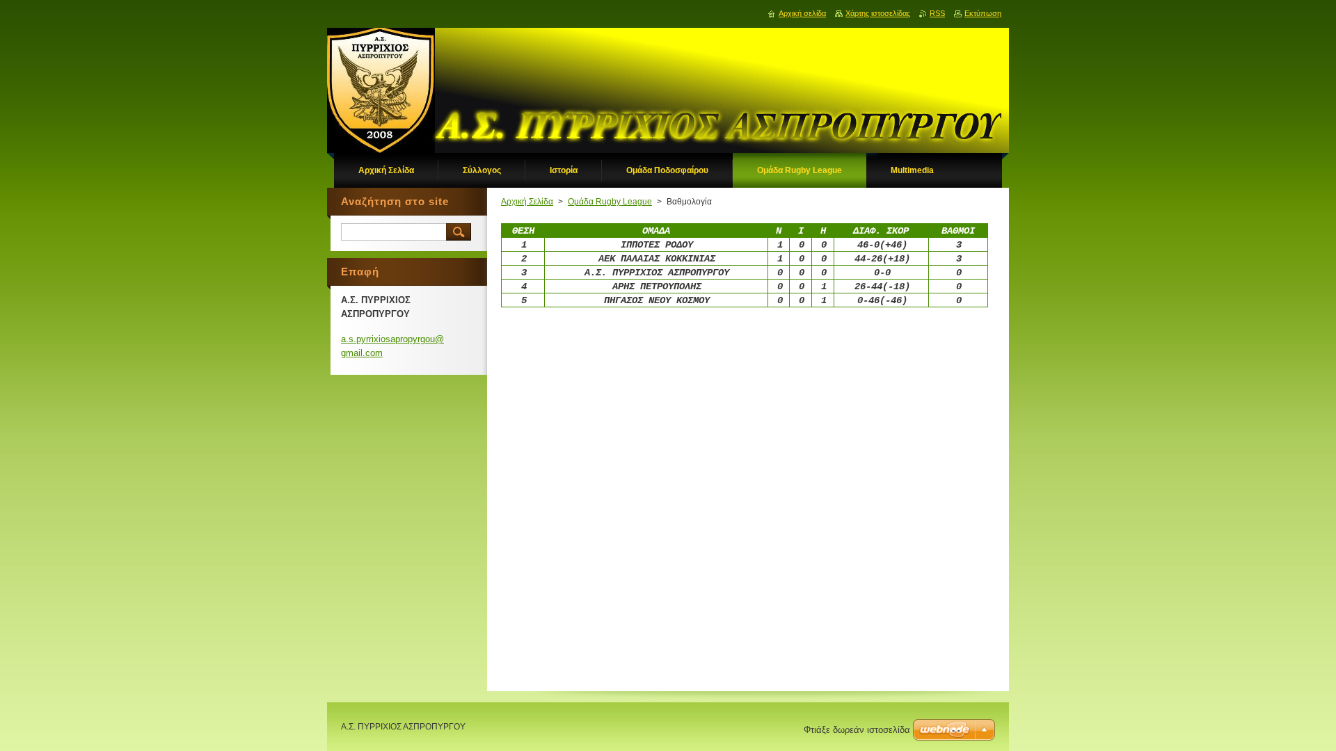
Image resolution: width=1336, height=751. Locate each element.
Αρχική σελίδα (802, 13)
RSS (937, 13)
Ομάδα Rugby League (610, 201)
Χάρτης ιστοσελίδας (877, 13)
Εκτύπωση (982, 13)
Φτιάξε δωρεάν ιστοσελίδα (857, 730)
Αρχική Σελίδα (527, 201)
